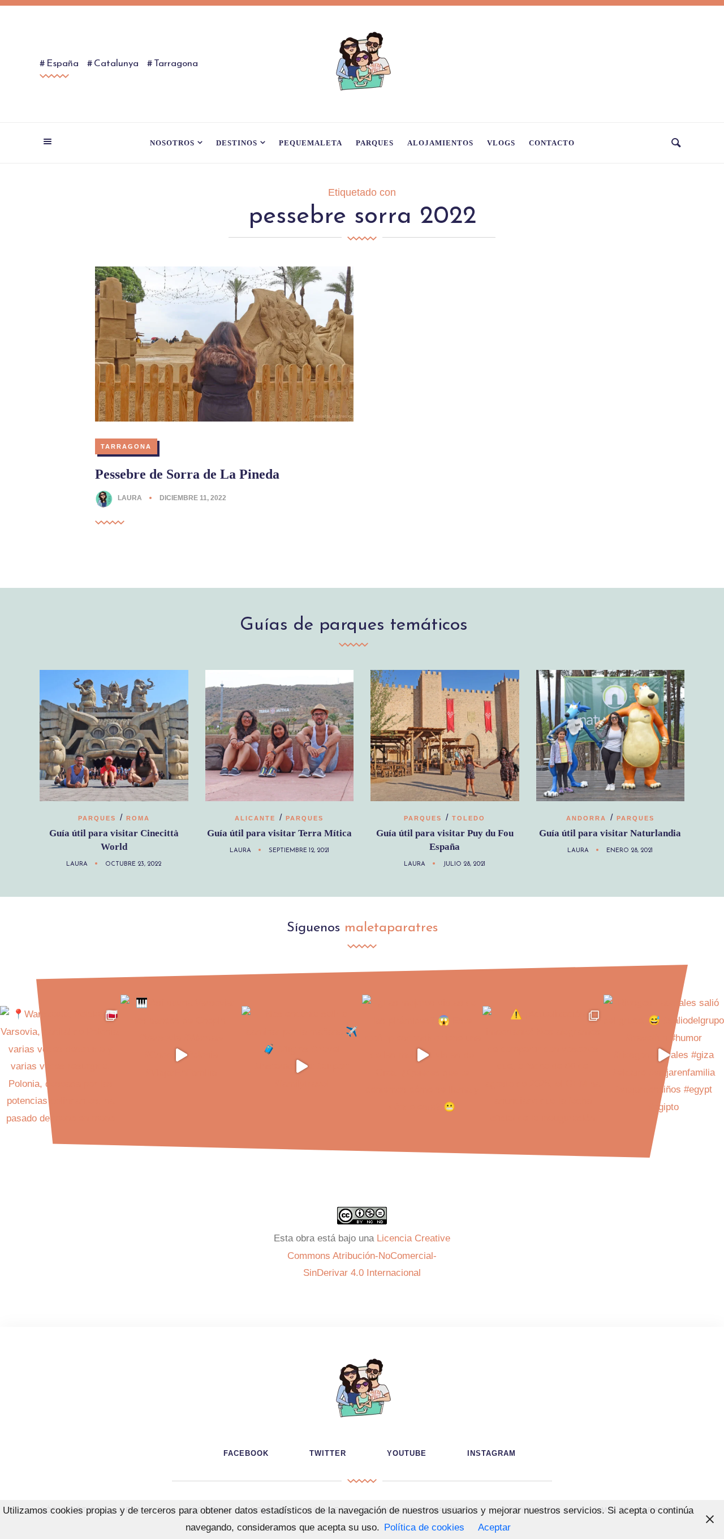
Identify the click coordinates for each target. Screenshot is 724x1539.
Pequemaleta (310, 143)
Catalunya (116, 63)
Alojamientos (440, 143)
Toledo (468, 818)
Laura (130, 498)
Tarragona (176, 63)
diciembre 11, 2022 (193, 498)
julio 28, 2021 (464, 864)
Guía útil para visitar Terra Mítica (279, 833)
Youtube (406, 1453)
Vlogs (501, 143)
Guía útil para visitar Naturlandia (610, 833)
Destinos (236, 143)
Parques (375, 143)
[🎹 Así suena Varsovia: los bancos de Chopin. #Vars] (180, 1055)
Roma (138, 818)
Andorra (586, 818)
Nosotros (172, 143)
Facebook (246, 1453)
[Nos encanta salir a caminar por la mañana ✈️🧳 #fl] (302, 1066)
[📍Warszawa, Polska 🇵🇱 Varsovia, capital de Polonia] (60, 1066)
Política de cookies (424, 1527)
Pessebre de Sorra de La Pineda (187, 474)
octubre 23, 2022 (133, 864)
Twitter (327, 1453)
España (62, 63)
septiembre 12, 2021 (299, 851)
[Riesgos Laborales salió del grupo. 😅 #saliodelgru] (664, 1055)
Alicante (255, 818)
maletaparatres (391, 928)
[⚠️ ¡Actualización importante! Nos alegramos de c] (542, 1066)
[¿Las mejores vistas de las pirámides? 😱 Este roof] (422, 1055)
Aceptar (494, 1527)
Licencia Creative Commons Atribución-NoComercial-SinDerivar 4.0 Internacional (368, 1255)
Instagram (491, 1453)
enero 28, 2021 (629, 851)
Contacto (552, 143)
